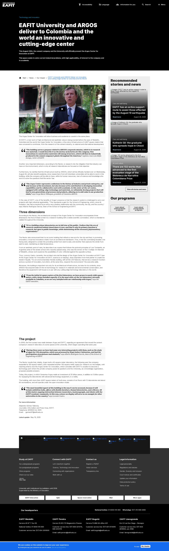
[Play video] (62, 109)
